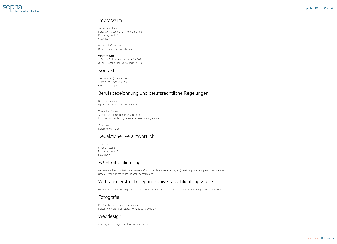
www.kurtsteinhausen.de (130, 205)
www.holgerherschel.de (144, 208)
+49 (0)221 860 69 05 (118, 78)
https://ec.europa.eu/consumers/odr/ (207, 170)
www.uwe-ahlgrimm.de (140, 224)
